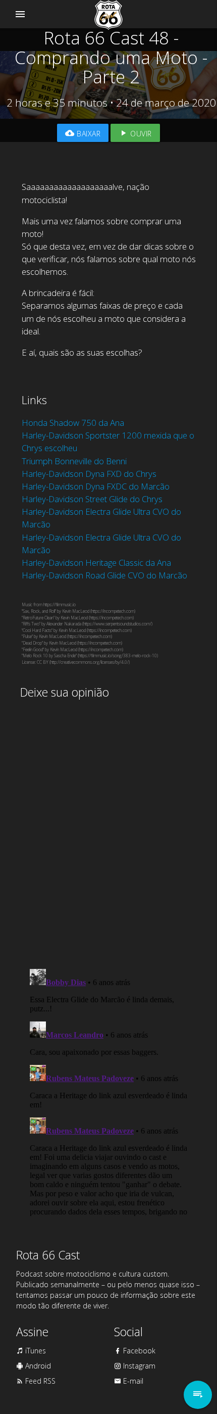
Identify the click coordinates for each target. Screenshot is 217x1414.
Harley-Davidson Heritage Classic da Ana (96, 562)
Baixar (88, 133)
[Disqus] (109, 829)
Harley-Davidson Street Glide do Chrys (92, 499)
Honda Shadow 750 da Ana (73, 422)
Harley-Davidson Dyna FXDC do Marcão (96, 486)
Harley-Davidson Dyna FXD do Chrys (89, 473)
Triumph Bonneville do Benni (74, 461)
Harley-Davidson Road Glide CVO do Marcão (104, 575)
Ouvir (140, 133)
